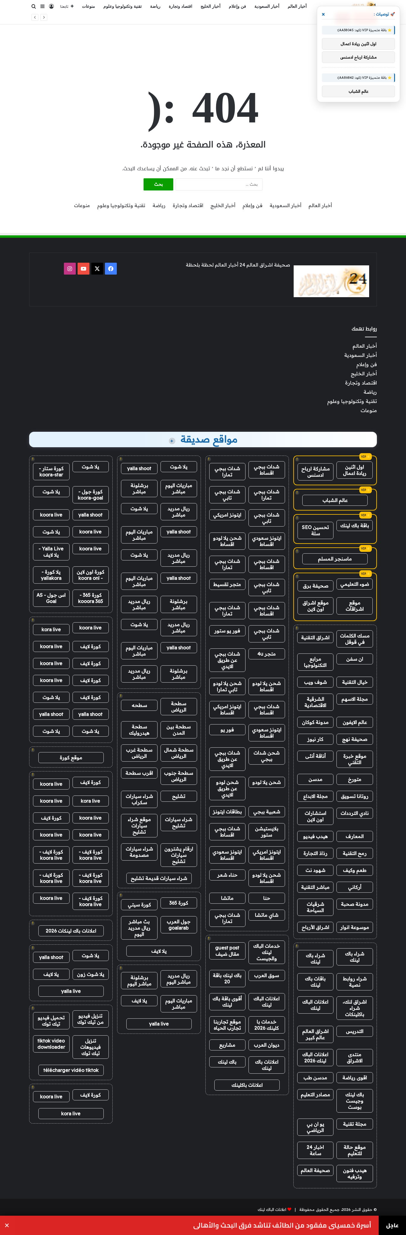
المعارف (355, 836)
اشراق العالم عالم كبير (315, 1034)
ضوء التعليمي (354, 584)
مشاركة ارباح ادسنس (315, 472)
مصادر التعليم (315, 1094)
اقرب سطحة (139, 773)
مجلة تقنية (354, 1124)
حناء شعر (227, 875)
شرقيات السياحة (315, 907)
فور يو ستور (227, 631)
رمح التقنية (355, 853)
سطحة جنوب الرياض (178, 776)
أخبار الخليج (211, 6)
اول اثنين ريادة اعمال (354, 470)
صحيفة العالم (315, 1170)
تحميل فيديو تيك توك (51, 1021)
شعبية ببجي (266, 812)
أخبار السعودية (266, 6)
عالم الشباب (335, 500)
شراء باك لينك (354, 957)
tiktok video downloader (51, 1044)
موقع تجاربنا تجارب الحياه (227, 1025)
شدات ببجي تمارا (227, 471)
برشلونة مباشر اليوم (139, 980)
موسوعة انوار (354, 927)
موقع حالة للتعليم (355, 1150)
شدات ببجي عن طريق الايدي (227, 660)
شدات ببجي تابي (227, 495)
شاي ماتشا (266, 915)
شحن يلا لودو (266, 782)
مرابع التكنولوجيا (315, 662)
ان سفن (354, 659)
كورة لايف (90, 646)
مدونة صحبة (355, 904)
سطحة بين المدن (178, 730)
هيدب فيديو (315, 836)
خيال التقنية (355, 682)
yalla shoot (139, 468)
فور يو (227, 730)
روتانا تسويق (355, 796)
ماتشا (227, 898)
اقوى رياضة (354, 1077)
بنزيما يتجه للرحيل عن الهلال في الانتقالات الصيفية (293, 18)
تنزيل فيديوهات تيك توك (90, 1047)
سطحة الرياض (178, 706)
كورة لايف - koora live (91, 855)
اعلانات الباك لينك (315, 1005)
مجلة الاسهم (355, 699)
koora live (51, 515)
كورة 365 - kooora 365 (90, 598)
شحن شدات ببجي (267, 756)
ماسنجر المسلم (335, 559)
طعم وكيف (354, 870)
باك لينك (227, 1062)
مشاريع (227, 1045)
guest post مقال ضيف (227, 951)
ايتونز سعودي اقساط (266, 541)
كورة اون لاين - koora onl (90, 575)
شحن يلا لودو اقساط (227, 541)
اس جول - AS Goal (51, 598)
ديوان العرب (266, 1045)
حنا (266, 898)
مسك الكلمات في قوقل (355, 639)
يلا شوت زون (90, 974)
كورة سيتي (139, 905)
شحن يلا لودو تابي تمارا (227, 686)
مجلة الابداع (315, 796)
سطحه (139, 705)
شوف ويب (315, 682)
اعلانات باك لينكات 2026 (71, 931)
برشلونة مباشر (139, 488)
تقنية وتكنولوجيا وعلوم (122, 6)
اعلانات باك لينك (266, 1065)
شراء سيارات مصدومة (139, 852)
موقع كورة (71, 757)
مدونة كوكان (315, 722)
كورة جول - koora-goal (90, 495)
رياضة (155, 6)
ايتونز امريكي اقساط (227, 709)
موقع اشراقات (355, 606)
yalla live (159, 1024)
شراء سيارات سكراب (139, 799)
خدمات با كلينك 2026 (266, 1025)
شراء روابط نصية (355, 982)
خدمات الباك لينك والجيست (266, 952)
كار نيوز (315, 739)
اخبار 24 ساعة (315, 1150)
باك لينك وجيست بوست (354, 1100)
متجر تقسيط (227, 584)
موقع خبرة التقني (354, 759)
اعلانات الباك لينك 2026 (315, 1057)
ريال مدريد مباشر (179, 511)
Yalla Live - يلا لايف (51, 552)
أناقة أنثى (315, 756)
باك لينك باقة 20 (227, 978)
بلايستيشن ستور (266, 832)
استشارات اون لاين (315, 816)
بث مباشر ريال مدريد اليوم (139, 928)
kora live (51, 629)
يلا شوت (179, 467)
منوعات (88, 6)
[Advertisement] (203, 43)
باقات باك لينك (315, 982)
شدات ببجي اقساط (266, 470)
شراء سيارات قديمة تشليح (159, 878)
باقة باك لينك (354, 525)
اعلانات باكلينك (247, 1085)
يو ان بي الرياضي (315, 1127)
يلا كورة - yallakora (51, 575)
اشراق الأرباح (315, 927)
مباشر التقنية (315, 887)
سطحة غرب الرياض (139, 753)
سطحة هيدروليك (139, 730)
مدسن (315, 779)
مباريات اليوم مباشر (178, 488)
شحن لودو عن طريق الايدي (227, 788)
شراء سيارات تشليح (178, 822)
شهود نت (315, 870)
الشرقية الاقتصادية (315, 702)
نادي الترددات (355, 813)
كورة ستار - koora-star (51, 471)
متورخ (354, 779)
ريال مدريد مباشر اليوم (178, 979)
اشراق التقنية (315, 637)
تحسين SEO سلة (315, 530)
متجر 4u (266, 654)
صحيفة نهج (354, 739)
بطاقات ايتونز (227, 812)
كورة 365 (178, 903)
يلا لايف (159, 951)
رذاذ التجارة (315, 853)
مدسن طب (315, 1077)
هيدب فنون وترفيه (355, 1173)
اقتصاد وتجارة (180, 6)
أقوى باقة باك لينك (227, 1001)
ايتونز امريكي (227, 515)
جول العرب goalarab (179, 925)
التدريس (354, 1031)
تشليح (178, 796)
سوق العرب (266, 975)
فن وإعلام (237, 6)
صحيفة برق (315, 586)
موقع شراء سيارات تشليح (139, 825)
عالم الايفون (355, 722)
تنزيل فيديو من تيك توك (90, 1019)
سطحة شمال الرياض (178, 753)
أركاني (354, 887)
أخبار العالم (297, 6)
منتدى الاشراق (355, 1057)
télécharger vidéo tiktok (71, 1070)
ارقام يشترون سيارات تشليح (178, 855)
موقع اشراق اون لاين (316, 606)
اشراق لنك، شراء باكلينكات (355, 1008)
